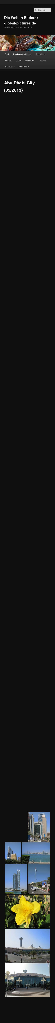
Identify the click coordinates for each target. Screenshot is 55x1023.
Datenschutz (23, 66)
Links (18, 60)
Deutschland (41, 54)
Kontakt (43, 60)
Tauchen (8, 60)
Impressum (9, 66)
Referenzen (30, 60)
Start (7, 54)
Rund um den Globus (22, 54)
